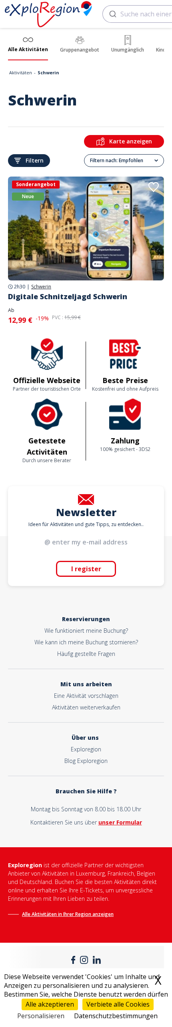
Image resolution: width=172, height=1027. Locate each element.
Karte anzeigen (130, 141)
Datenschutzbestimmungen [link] (116, 1015)
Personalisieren (40, 1015)
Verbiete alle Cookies (118, 1004)
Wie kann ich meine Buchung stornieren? (86, 642)
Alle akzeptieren (50, 1004)
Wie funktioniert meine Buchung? (86, 630)
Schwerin (41, 287)
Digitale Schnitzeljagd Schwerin (67, 296)
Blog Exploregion (86, 761)
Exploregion (86, 749)
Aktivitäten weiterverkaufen (86, 707)
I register (86, 568)
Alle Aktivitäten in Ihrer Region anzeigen (68, 914)
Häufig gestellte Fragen (86, 654)
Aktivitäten (20, 72)
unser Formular (120, 822)
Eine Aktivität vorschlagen (86, 695)
